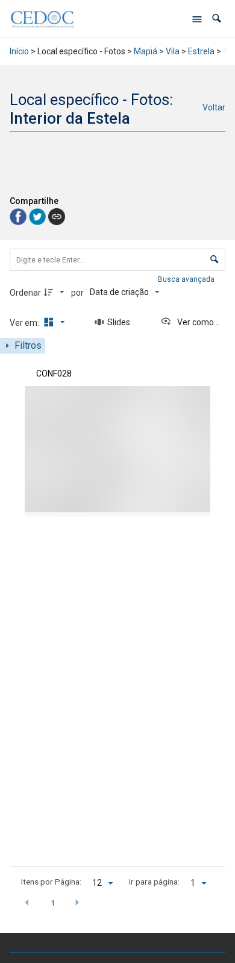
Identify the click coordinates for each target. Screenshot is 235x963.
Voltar (213, 107)
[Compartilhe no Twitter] (38, 215)
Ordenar (25, 292)
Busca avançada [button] (187, 279)
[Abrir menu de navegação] (197, 18)
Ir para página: (154, 881)
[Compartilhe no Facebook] (19, 215)
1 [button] (53, 902)
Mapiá (145, 51)
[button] (216, 18)
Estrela (201, 51)
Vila (173, 51)
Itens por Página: (51, 881)
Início (19, 51)
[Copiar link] (56, 216)
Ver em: (25, 323)
